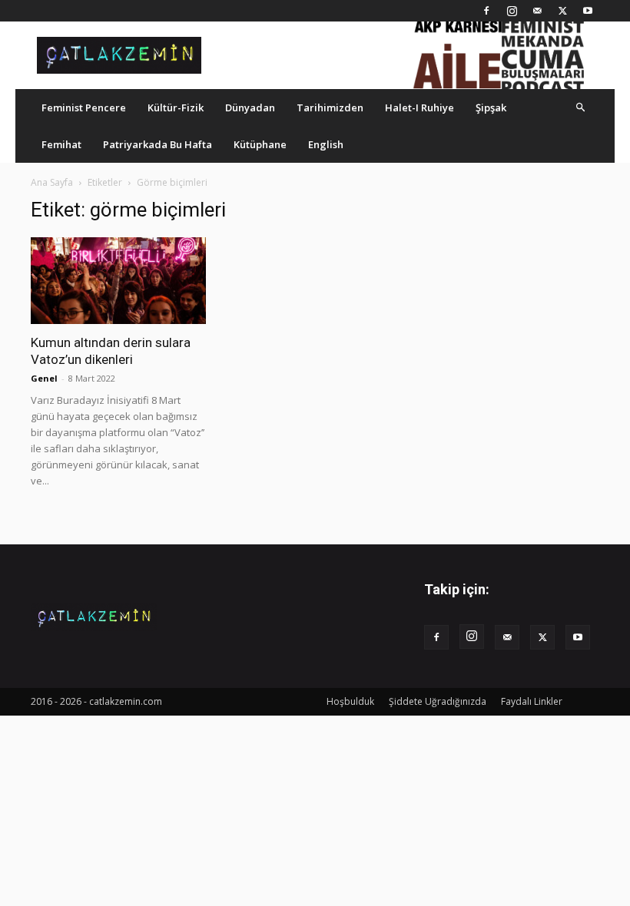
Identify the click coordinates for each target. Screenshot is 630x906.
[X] (562, 10)
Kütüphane (260, 144)
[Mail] (537, 10)
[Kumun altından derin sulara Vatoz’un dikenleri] (118, 280)
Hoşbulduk (350, 701)
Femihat (61, 144)
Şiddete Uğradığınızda (437, 701)
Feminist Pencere (83, 107)
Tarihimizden (330, 107)
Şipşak (491, 107)
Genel (44, 378)
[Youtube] (587, 10)
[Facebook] (486, 10)
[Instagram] (511, 10)
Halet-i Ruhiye (419, 107)
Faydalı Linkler (531, 701)
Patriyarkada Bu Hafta (157, 144)
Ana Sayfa (52, 182)
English (325, 144)
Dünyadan (250, 107)
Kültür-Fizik (176, 107)
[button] (580, 107)
